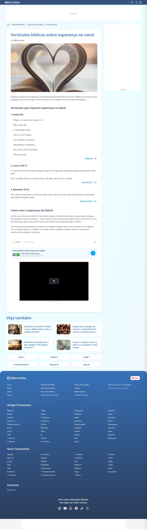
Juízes (9, 431)
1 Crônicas (45, 417)
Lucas (9, 461)
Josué (9, 428)
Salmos (44, 438)
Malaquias (112, 438)
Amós (76, 441)
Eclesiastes (78, 410)
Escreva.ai (11, 490)
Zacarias (111, 434)
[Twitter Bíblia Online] (87, 508)
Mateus (10, 454)
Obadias (111, 410)
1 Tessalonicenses (48, 471)
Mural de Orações (81, 385)
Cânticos (77, 414)
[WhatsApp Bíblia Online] (70, 508)
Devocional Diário (48, 388)
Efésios (44, 461)
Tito (75, 461)
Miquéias (111, 417)
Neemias (44, 428)
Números (11, 421)
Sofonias (111, 428)
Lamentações (79, 424)
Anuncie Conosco (81, 395)
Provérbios (45, 441)
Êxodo (9, 414)
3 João (110, 465)
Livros (9, 391)
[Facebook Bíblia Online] (76, 508)
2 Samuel (11, 441)
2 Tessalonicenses (48, 475)
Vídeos (77, 388)
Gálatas (44, 458)
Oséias (77, 434)
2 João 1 (86, 357)
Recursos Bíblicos (18, 25)
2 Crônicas (45, 421)
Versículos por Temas (35, 25)
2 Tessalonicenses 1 (21, 364)
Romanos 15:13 (86, 201)
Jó (41, 434)
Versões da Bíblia (48, 385)
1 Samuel (11, 438)
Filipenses (45, 465)
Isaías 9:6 (89, 158)
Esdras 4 (54, 357)
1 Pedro (77, 475)
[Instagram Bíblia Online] (59, 508)
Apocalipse (112, 471)
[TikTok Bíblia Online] (82, 508)
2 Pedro (111, 454)
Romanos (11, 471)
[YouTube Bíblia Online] (65, 508)
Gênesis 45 (54, 364)
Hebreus (77, 468)
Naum (110, 421)
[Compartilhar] (95, 158)
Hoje (9, 388)
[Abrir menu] (140, 2)
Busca (9, 395)
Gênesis (10, 410)
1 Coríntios (11, 475)
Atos (9, 468)
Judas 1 (22, 357)
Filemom (77, 465)
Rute (9, 434)
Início (9, 385)
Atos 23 (86, 364)
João (9, 465)
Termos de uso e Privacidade (119, 385)
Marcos (10, 458)
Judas (110, 468)
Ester (43, 431)
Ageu (110, 431)
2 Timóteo (78, 458)
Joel (75, 438)
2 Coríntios (45, 454)
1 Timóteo (78, 454)
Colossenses (46, 468)
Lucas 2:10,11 (87, 182)
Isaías (76, 417)
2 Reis (43, 414)
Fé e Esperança (51, 25)
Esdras (43, 424)
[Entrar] (132, 2)
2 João (110, 461)
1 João (110, 458)
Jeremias (77, 421)
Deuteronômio (13, 424)
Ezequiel (77, 428)
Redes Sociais (79, 391)
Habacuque (112, 424)
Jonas (110, 414)
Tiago (76, 471)
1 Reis (43, 410)
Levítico (10, 417)
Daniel (77, 431)
